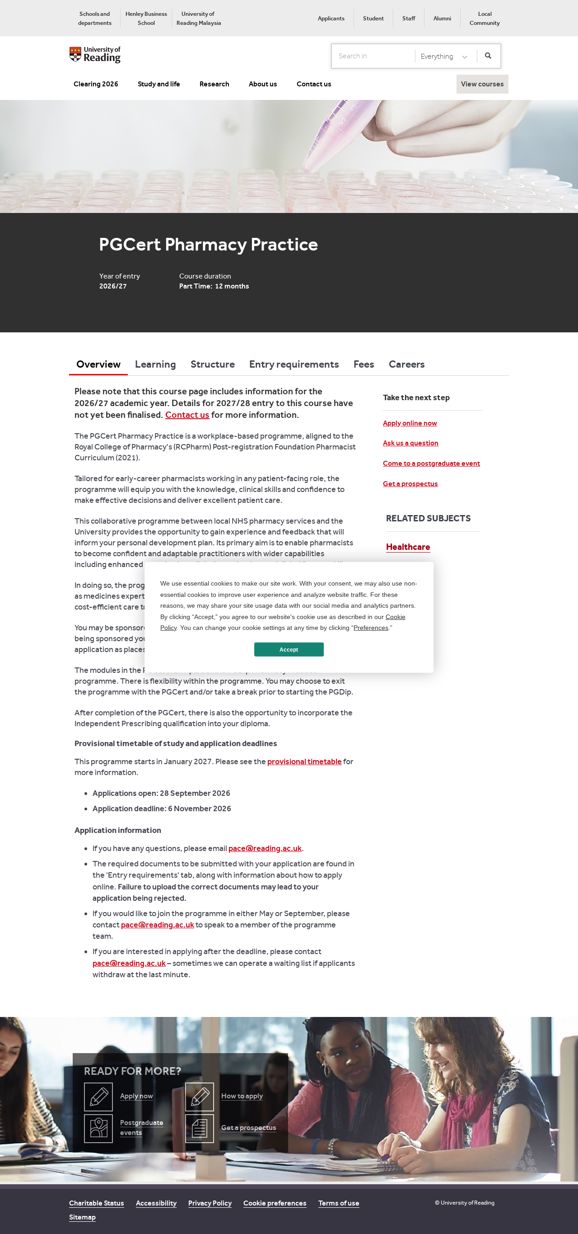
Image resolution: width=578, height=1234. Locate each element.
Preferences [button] (371, 627)
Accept (289, 649)
